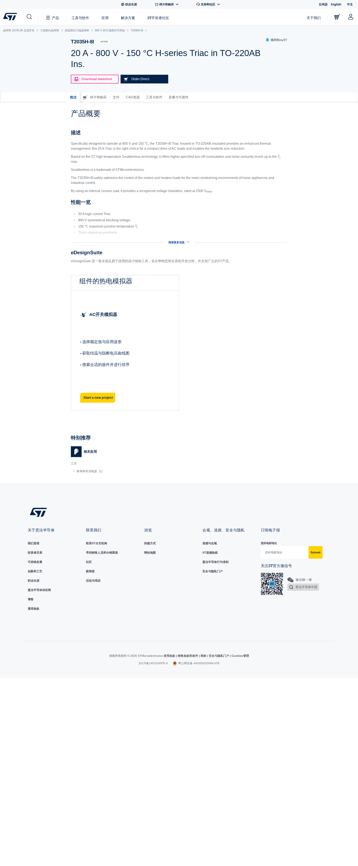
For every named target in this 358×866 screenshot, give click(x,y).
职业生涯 (33, 580)
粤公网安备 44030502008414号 (198, 663)
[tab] (73, 97)
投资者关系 (35, 552)
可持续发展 (35, 562)
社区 (89, 562)
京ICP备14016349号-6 (153, 663)
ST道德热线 (210, 552)
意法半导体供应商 (39, 590)
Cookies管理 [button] (240, 655)
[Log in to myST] (350, 17)
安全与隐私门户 (212, 571)
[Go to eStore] (337, 17)
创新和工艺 (35, 571)
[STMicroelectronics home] (11, 16)
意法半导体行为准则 (215, 562)
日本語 (323, 4)
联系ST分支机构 (96, 543)
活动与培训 (93, 580)
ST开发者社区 (158, 18)
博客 (31, 599)
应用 (105, 18)
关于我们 (314, 18)
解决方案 (128, 18)
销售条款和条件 (188, 655)
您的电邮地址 (269, 543)
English (336, 4)
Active (104, 41)
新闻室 (90, 571)
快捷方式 (150, 543)
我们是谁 (33, 543)
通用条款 (33, 608)
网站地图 (150, 552)
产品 (55, 18)
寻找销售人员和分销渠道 (102, 552)
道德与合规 (209, 543)
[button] (29, 16)
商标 (203, 655)
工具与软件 (80, 18)
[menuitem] (123, 471)
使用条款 (170, 655)
